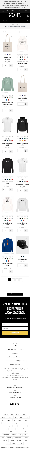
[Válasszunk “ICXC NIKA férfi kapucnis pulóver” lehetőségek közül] (26, 150)
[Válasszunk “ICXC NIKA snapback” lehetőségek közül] (26, 265)
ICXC (5, 426)
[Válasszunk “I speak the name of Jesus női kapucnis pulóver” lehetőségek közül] (26, 69)
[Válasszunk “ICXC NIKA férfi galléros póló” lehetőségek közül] (11, 151)
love (25, 434)
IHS (14, 426)
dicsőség (3, 417)
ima (20, 426)
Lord (20, 434)
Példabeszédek (18, 437)
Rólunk (21, 349)
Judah (11, 429)
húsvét (4, 423)
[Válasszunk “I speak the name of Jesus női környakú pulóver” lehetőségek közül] (11, 110)
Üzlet (17, 25)
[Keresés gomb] (27, 20)
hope (19, 420)
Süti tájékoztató (20, 361)
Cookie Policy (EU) (15, 364)
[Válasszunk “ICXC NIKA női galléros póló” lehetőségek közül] (26, 190)
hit (14, 420)
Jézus (18, 429)
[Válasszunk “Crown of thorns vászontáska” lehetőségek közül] (11, 65)
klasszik (18, 431)
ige (9, 426)
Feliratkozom (22, 11)
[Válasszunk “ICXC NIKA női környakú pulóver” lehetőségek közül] (26, 230)
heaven (8, 420)
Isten (25, 426)
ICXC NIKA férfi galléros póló (7, 144)
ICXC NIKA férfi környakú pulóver (7, 183)
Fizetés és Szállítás (11, 349)
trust (26, 440)
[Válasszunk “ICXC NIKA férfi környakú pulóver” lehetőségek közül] (11, 189)
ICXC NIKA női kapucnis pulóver (7, 224)
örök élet (20, 443)
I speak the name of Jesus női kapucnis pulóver (22, 63)
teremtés (19, 440)
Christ (24, 414)
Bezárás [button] (23, 7)
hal (3, 420)
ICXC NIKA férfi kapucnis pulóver (22, 144)
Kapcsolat (15, 353)
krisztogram (6, 434)
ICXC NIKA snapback (22, 259)
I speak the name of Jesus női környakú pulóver (7, 103)
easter (10, 417)
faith (16, 417)
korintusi (25, 431)
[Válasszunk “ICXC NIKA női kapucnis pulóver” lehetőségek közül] (11, 230)
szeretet (12, 440)
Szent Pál (5, 440)
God (21, 417)
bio (12, 414)
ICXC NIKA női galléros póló (22, 184)
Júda (24, 429)
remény (26, 437)
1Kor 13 (6, 414)
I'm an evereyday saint (14, 423)
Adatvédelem (9, 361)
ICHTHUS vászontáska (22, 98)
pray (3, 437)
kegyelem (5, 431)
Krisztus (14, 434)
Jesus (6, 429)
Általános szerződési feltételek (15, 357)
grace (27, 417)
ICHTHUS (25, 423)
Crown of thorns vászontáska (7, 58)
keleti (11, 431)
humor (25, 420)
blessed (17, 414)
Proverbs (9, 437)
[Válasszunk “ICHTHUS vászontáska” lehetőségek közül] (26, 104)
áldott (13, 443)
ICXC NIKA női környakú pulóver (23, 224)
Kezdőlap (12, 25)
